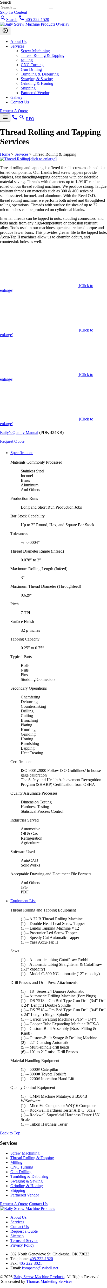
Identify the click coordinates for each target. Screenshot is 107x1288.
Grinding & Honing (37, 83)
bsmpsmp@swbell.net (40, 1268)
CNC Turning (32, 65)
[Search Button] (51, 8)
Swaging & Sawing (37, 79)
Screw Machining (35, 51)
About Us (18, 41)
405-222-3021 (30, 1263)
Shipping (28, 88)
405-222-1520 (41, 1258)
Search (5, 2)
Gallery (16, 97)
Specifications (21, 452)
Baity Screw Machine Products (39, 1277)
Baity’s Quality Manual (19, 432)
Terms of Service (24, 1240)
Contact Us (19, 102)
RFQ (30, 119)
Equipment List (23, 901)
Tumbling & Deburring (40, 74)
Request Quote (12, 441)
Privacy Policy (22, 1245)
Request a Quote (24, 1231)
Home (5, 154)
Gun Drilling (31, 69)
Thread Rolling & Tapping (42, 55)
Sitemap (17, 1236)
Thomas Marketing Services (49, 1281)
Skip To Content (13, 12)
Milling (27, 60)
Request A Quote (14, 111)
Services (17, 46)
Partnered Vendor (35, 93)
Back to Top (10, 1133)
